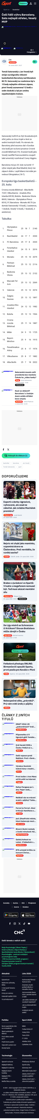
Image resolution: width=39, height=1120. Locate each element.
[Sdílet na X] (8, 449)
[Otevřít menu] (35, 3)
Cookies (31, 1105)
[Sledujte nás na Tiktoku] (24, 923)
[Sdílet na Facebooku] (3, 449)
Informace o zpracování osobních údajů (16, 1105)
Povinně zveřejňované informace (24, 1113)
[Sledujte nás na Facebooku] (10, 923)
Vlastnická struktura (26, 1107)
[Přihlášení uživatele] (31, 3)
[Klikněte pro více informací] (4, 43)
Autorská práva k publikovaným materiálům (19, 1099)
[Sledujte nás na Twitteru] (19, 923)
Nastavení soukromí (12, 1107)
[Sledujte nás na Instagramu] (14, 923)
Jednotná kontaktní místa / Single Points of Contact (19, 1110)
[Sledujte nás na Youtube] (29, 923)
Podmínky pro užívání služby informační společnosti (19, 1102)
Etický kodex (9, 1113)
